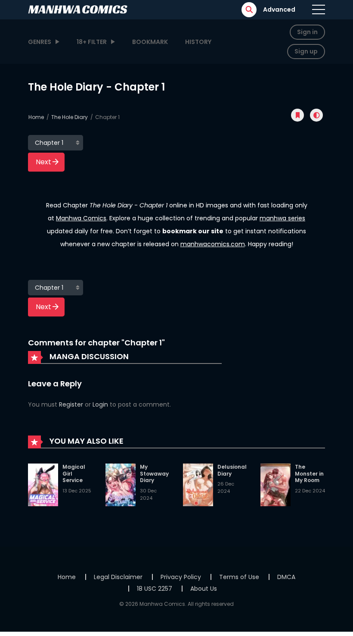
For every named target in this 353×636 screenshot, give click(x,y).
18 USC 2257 (154, 588)
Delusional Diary (232, 470)
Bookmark (150, 42)
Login (100, 404)
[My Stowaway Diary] (120, 484)
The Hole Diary (69, 117)
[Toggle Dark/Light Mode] (316, 115)
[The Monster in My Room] (275, 484)
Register (71, 404)
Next (43, 162)
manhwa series (282, 218)
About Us (203, 588)
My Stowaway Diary (154, 473)
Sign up (306, 51)
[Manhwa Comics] (78, 9)
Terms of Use (239, 577)
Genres (39, 42)
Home (36, 117)
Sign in (307, 32)
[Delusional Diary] (198, 484)
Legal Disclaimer (118, 577)
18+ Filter (92, 42)
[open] (318, 9)
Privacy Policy (181, 577)
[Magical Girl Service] (43, 484)
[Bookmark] (297, 115)
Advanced (279, 9)
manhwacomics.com (212, 244)
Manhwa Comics (81, 218)
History (198, 42)
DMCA (286, 577)
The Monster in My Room (309, 473)
